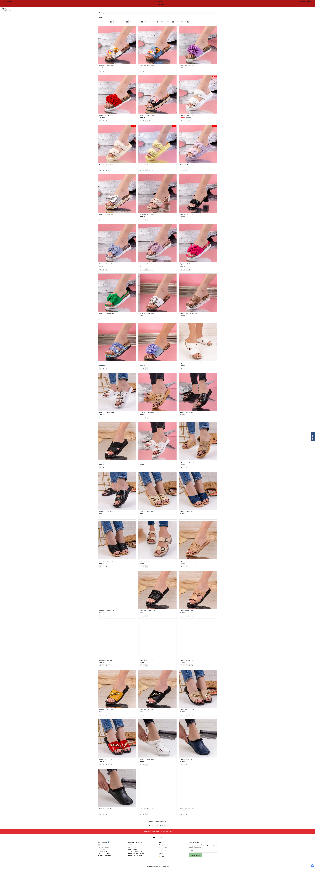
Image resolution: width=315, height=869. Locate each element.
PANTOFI (151, 9)
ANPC (130, 845)
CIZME (188, 9)
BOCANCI (181, 9)
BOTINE (166, 9)
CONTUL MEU (102, 851)
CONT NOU (101, 849)
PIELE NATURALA (198, 9)
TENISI (144, 9)
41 (189, 120)
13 (165, 825)
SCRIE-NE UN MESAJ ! (105, 855)
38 (103, 120)
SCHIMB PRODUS (103, 845)
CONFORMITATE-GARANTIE (137, 853)
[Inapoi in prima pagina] (99, 13)
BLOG (162, 856)
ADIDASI (136, 9)
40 (186, 71)
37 (100, 71)
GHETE (173, 9)
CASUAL (158, 9)
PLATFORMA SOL (133, 847)
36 (140, 71)
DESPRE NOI (132, 849)
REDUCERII (119, 9)
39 (103, 71)
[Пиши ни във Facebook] (313, 867)
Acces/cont (301, 1)
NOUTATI (110, 9)
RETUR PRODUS (103, 847)
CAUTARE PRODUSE (104, 853)
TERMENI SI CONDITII (135, 851)
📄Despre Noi (163, 853)
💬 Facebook (163, 851)
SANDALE (128, 9)
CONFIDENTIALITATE (135, 855)
